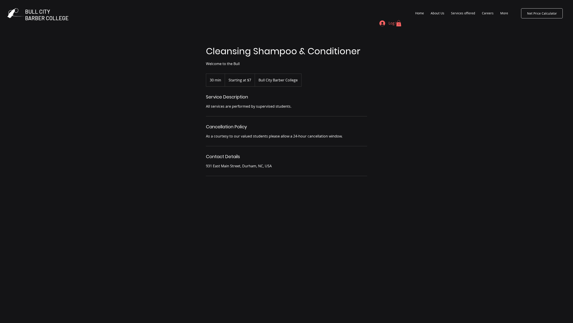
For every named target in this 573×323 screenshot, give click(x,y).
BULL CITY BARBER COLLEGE (46, 14)
